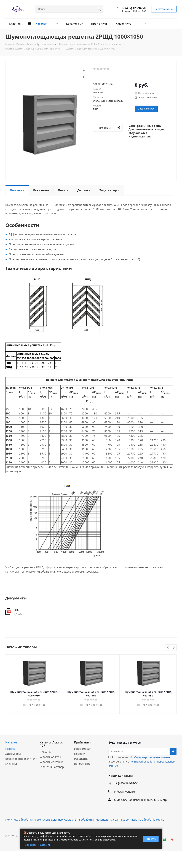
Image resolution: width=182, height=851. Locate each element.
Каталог (11, 742)
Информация (82, 748)
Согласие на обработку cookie (144, 819)
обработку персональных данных (149, 757)
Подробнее (30, 844)
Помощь (45, 752)
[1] (94, 69)
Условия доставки (51, 762)
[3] (101, 69)
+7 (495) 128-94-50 (133, 8)
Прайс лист (82, 742)
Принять (151, 838)
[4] (104, 69)
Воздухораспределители (21, 758)
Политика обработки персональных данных (34, 819)
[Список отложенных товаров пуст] (165, 22)
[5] (108, 69)
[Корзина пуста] (173, 22)
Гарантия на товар (52, 767)
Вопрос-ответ (83, 763)
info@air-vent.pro (125, 791)
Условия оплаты (50, 757)
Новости (79, 753)
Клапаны (11, 763)
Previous (168, 648)
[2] (98, 69)
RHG (16, 610)
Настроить (44, 844)
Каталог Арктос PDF (51, 744)
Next (174, 648)
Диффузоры (13, 753)
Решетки (11, 748)
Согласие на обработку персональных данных (94, 819)
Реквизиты (81, 758)
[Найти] (99, 9)
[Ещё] (146, 24)
